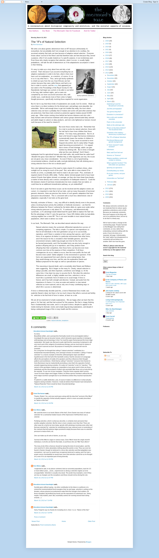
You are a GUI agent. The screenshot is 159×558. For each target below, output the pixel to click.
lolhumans (110, 149)
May (108, 96)
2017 (107, 61)
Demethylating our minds (115, 171)
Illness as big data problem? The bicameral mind (116, 129)
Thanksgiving (110, 318)
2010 (107, 194)
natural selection (56, 320)
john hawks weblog (112, 291)
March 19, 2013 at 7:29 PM (43, 513)
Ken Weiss (37, 410)
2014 (107, 70)
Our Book (46, 31)
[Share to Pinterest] (57, 317)
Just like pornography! (114, 109)
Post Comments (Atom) (48, 525)
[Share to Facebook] (55, 317)
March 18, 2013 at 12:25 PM (43, 387)
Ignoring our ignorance (114, 168)
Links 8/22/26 (110, 311)
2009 (107, 197)
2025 (107, 44)
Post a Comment (39, 517)
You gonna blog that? (114, 112)
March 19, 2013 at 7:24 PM (43, 500)
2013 (107, 73)
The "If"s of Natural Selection (116, 137)
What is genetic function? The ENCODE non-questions (117, 164)
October (110, 81)
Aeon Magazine (111, 272)
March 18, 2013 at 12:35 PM (43, 459)
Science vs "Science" (114, 155)
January (110, 185)
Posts (108, 356)
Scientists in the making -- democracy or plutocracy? (116, 133)
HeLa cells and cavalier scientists (115, 118)
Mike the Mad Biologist (114, 309)
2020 (107, 52)
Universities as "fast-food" (115, 178)
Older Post (91, 521)
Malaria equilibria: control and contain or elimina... (117, 159)
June (109, 93)
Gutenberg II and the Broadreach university (115, 105)
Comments (110, 360)
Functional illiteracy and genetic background (115, 141)
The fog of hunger (111, 274)
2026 (107, 41)
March (109, 101)
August (109, 87)
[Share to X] (52, 317)
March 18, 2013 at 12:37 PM (43, 478)
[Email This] (47, 317)
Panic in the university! (114, 122)
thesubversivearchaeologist (43, 331)
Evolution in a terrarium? (115, 114)
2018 (107, 58)
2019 (107, 55)
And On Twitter (90, 31)
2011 (107, 191)
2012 (107, 188)
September (111, 84)
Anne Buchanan (39, 393)
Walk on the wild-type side (115, 125)
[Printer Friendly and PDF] (39, 318)
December (111, 75)
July (108, 90)
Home (64, 521)
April (109, 99)
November (111, 78)
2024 (107, 47)
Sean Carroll (110, 316)
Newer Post (36, 521)
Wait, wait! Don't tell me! (115, 152)
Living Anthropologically (114, 300)
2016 (107, 64)
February (110, 182)
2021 (107, 49)
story (56, 85)
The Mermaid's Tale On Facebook (66, 31)
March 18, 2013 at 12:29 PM (43, 403)
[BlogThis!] (50, 317)
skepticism (65, 320)
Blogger (88, 542)
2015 (107, 67)
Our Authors (34, 31)
